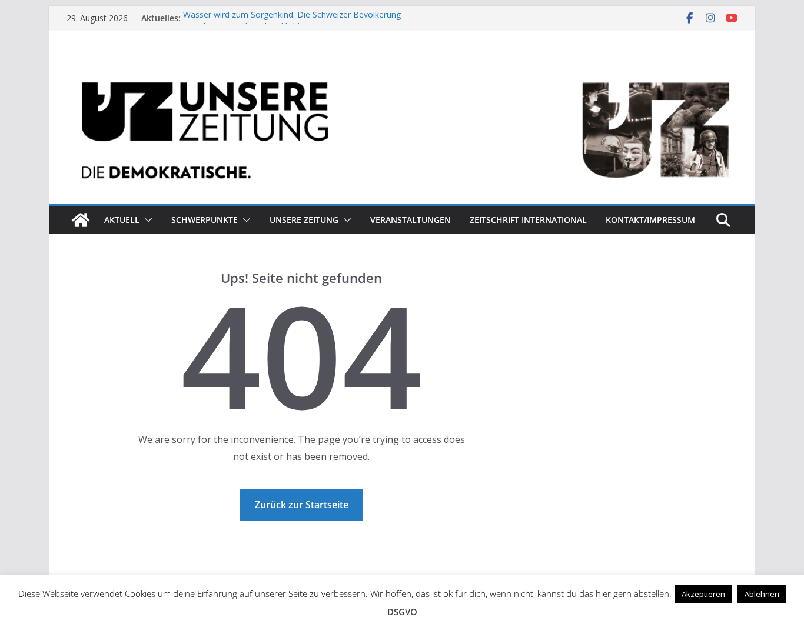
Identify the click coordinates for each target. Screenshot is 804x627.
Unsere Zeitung (304, 219)
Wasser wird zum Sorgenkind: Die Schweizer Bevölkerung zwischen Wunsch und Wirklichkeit (292, 23)
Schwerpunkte (204, 219)
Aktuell (121, 219)
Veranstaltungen (410, 219)
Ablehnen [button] (762, 594)
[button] (145, 220)
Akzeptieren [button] (703, 594)
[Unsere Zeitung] (402, 66)
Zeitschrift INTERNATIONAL (528, 219)
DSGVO (402, 612)
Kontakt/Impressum (650, 219)
